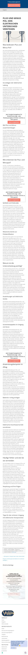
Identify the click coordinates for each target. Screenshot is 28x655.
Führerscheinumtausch (7, 642)
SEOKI (3, 628)
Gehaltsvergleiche (5, 640)
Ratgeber (4, 622)
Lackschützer (4, 638)
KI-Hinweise (4, 650)
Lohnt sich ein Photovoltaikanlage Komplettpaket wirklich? (14, 575)
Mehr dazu (14, 552)
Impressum (4, 648)
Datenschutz (4, 646)
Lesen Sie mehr (14, 593)
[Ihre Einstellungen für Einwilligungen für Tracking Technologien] (2, 652)
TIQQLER (3, 634)
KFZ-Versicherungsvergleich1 (8, 630)
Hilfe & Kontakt (5, 624)
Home (3, 620)
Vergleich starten (14, 5)
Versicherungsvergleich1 (7, 632)
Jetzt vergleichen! (14, 122)
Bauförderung (5, 636)
